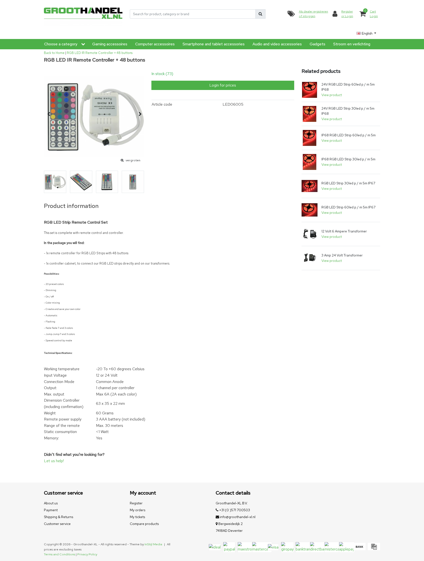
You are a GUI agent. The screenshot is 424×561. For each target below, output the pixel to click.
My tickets (137, 517)
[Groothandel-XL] (83, 14)
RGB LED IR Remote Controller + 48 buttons (99, 53)
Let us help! (54, 460)
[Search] (260, 14)
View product (331, 95)
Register (136, 503)
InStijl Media (153, 544)
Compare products (144, 524)
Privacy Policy (87, 554)
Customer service (57, 524)
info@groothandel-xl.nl (237, 517)
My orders (137, 510)
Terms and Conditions (59, 554)
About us (51, 503)
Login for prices (222, 85)
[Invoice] (373, 548)
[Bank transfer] (359, 548)
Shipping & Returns (58, 517)
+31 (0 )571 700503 (234, 510)
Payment (51, 510)
